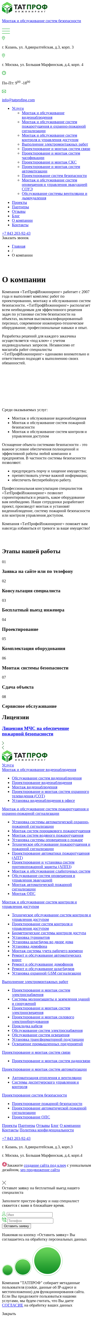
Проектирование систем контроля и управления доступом (42, 926)
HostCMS (10, 1178)
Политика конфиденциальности (47, 1130)
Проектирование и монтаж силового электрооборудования (43, 1019)
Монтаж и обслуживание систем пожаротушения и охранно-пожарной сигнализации (54, 126)
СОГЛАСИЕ (12, 1305)
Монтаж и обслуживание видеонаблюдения (43, 115)
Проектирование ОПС (31, 1117)
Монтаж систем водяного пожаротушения (47, 835)
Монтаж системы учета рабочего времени (47, 951)
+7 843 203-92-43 (16, 233)
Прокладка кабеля (27, 1026)
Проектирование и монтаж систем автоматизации (44, 1069)
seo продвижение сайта (40, 1170)
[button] (46, 743)
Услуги (18, 108)
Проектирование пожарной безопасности (47, 1103)
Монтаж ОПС (23, 893)
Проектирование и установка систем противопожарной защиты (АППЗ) (43, 864)
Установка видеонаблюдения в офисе (43, 800)
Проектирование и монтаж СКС (49, 162)
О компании (22, 220)
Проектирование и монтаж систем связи (56, 149)
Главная (18, 246)
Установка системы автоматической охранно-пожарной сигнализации (50, 824)
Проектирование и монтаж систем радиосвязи (51, 1061)
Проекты (19, 202)
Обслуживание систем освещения (40, 1035)
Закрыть (9, 1314)
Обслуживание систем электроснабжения (47, 1030)
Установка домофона (29, 946)
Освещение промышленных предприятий (47, 1044)
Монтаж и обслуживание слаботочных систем (51, 871)
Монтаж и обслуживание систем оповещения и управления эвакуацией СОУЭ (54, 184)
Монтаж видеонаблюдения (34, 787)
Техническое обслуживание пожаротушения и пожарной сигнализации (51, 846)
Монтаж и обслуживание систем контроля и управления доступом (50, 137)
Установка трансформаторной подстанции (48, 1039)
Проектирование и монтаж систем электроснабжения (41, 992)
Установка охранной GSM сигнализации (46, 973)
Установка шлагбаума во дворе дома (42, 942)
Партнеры (20, 207)
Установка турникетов (31, 937)
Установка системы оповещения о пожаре (47, 840)
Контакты (20, 225)
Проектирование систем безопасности (54, 175)
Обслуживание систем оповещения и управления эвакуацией (43, 878)
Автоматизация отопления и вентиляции (47, 1078)
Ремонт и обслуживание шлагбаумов (43, 969)
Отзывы (19, 211)
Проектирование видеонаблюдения (42, 782)
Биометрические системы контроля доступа (49, 933)
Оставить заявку (16, 1226)
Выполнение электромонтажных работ (55, 144)
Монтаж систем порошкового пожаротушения (51, 831)
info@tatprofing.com (18, 100)
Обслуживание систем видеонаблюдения (47, 778)
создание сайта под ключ (45, 1165)
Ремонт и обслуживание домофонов (42, 964)
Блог (16, 216)
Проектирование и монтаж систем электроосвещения (41, 1010)
